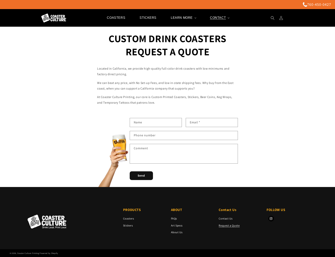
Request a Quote (229, 225)
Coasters (128, 218)
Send (141, 175)
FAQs (174, 218)
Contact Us (225, 218)
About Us (177, 232)
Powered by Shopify (49, 253)
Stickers (128, 225)
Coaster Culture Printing (28, 253)
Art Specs (177, 225)
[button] (183, 18)
